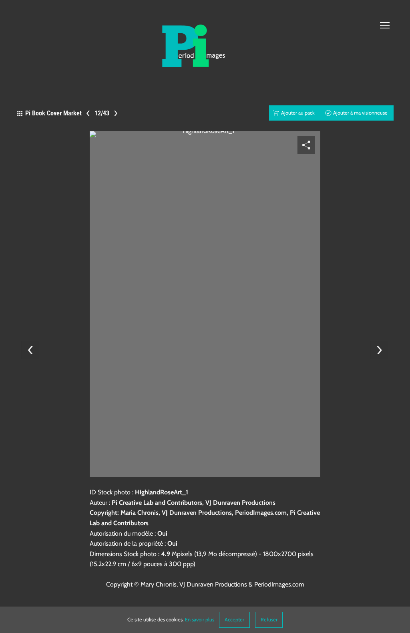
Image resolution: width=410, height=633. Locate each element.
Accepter (234, 620)
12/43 (101, 113)
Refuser (269, 620)
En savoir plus (199, 620)
